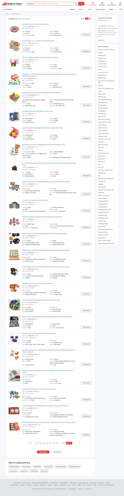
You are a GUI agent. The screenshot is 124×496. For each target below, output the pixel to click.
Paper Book (34, 471)
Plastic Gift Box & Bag (104, 119)
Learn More (102, 40)
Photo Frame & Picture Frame (106, 50)
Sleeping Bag (101, 173)
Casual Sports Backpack (105, 99)
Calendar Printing (103, 235)
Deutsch (56, 485)
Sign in (120, 5)
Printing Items (48, 466)
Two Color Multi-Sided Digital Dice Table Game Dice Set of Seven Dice (41, 300)
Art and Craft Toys (103, 72)
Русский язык (43, 485)
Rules (121, 9)
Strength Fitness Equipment (106, 190)
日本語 (79, 485)
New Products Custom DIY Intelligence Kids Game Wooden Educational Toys (43, 144)
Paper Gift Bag (102, 125)
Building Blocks (102, 75)
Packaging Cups (102, 215)
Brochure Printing (103, 232)
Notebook (100, 147)
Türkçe (94, 485)
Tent (99, 176)
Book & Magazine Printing (105, 229)
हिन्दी (84, 485)
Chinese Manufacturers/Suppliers (40, 483)
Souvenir (100, 52)
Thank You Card (102, 67)
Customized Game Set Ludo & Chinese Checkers (35, 24)
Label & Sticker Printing (104, 240)
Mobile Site (101, 483)
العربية (68, 485)
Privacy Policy (89, 489)
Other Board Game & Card (105, 170)
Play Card (100, 167)
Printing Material (60, 466)
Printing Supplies (14, 466)
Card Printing (101, 238)
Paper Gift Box (102, 116)
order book (44, 471)
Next (69, 443)
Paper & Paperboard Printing (106, 243)
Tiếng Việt (100, 485)
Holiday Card (101, 61)
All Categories (8, 9)
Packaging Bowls (103, 204)
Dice (99, 164)
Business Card (102, 58)
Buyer (80, 9)
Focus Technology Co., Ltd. (50, 489)
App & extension (100, 9)
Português (28, 485)
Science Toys (101, 94)
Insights (108, 483)
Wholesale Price (64, 483)
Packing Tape (101, 226)
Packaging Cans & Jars (104, 209)
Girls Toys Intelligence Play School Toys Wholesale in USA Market (40, 57)
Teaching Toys (102, 97)
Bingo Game (101, 156)
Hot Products (17, 483)
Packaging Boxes (103, 207)
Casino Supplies (102, 198)
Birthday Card (102, 55)
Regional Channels (83, 483)
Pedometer (101, 193)
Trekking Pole (101, 181)
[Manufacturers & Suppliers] (12, 4)
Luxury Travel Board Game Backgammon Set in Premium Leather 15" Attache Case (45, 406)
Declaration (81, 489)
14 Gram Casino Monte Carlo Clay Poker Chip (34, 200)
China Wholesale (54, 483)
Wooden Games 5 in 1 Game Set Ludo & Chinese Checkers (38, 41)
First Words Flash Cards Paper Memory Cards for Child (37, 111)
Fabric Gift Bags (102, 130)
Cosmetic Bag (102, 114)
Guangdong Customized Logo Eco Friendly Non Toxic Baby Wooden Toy (42, 93)
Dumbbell (100, 184)
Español (23, 485)
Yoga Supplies (102, 187)
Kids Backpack (102, 105)
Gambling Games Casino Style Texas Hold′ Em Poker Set (37, 283)
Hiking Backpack (102, 102)
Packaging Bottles (103, 201)
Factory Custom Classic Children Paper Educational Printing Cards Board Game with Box (47, 317)
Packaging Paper (103, 224)
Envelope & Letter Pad (104, 139)
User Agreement (72, 489)
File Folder (101, 142)
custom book (13, 471)
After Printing (26, 466)
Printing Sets (37, 466)
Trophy (100, 69)
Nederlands (62, 485)
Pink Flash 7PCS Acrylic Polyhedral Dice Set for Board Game (39, 333)
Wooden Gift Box (102, 128)
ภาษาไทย (89, 485)
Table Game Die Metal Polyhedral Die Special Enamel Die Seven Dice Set (42, 217)
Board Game (101, 159)
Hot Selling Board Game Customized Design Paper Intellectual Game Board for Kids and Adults (48, 422)
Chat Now (58, 452)
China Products (26, 483)
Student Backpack (103, 108)
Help (90, 9)
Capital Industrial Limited (105, 18)
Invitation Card (102, 64)
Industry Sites (73, 483)
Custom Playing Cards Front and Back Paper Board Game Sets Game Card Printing (45, 267)
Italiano (50, 485)
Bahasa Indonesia (109, 485)
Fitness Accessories (103, 195)
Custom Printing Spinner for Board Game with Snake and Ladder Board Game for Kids (46, 181)
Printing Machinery (74, 466)
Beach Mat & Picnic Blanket (105, 178)
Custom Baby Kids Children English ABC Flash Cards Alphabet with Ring (42, 128)
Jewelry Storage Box (103, 133)
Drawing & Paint (102, 136)
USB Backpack (102, 111)
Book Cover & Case (103, 153)
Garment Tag (101, 221)
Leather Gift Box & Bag (104, 122)
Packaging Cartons (103, 212)
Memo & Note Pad (103, 145)
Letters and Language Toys (105, 88)
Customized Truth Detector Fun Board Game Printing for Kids (39, 389)
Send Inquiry (86, 34)
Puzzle (100, 91)
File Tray (100, 150)
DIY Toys (100, 85)
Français (35, 485)
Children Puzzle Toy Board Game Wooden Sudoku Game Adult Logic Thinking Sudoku (46, 250)
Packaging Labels (103, 218)
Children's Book (102, 78)
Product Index (93, 483)
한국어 (74, 485)
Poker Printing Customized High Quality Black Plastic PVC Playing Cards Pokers (44, 233)
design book (24, 471)
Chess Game (101, 161)
